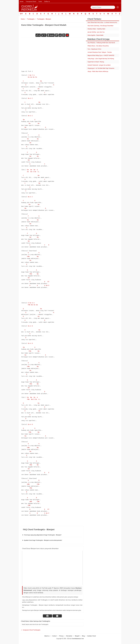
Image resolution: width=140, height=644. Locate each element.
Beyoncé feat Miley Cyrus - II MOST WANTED (101, 55)
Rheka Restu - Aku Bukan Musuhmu (98, 46)
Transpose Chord (31, 1)
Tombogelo (31, 19)
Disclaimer (69, 636)
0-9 (21, 14)
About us (47, 636)
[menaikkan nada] (43, 35)
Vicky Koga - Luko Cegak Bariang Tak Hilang (101, 58)
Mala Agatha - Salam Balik (95, 35)
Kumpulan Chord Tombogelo (31, 630)
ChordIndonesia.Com (78, 638)
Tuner (40, 1)
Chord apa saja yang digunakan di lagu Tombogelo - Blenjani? (42, 535)
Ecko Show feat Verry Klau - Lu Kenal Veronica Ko (102, 22)
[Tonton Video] (67, 35)
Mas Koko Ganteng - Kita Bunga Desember (100, 25)
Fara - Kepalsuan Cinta (94, 49)
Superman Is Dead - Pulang (96, 62)
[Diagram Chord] (56, 35)
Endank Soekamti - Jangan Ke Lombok (99, 65)
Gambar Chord (91, 636)
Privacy (61, 636)
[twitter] (57, 615)
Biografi (77, 636)
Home (21, 1)
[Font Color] (63, 35)
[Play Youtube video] (52, 568)
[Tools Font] (60, 35)
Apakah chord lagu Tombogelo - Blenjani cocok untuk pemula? (43, 540)
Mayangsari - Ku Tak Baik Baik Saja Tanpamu (101, 68)
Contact (54, 636)
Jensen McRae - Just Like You (96, 32)
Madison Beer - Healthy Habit (96, 29)
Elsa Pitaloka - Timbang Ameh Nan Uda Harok (101, 42)
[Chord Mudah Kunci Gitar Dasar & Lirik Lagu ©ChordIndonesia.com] (29, 7)
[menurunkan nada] (38, 35)
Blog (83, 636)
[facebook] (47, 615)
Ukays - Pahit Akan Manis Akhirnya (98, 71)
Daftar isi (47, 1)
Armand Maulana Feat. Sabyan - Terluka (100, 52)
